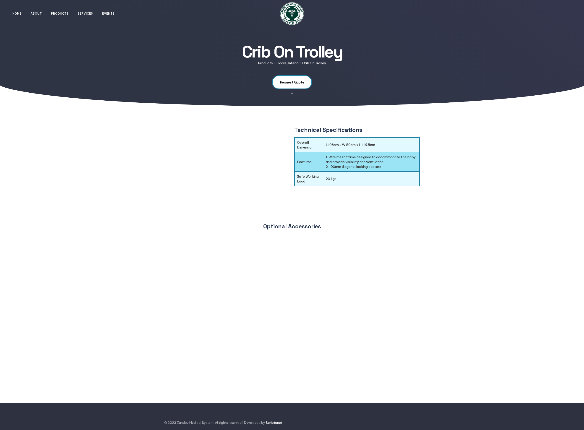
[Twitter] (391, 422)
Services (85, 13)
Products (60, 13)
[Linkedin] (404, 422)
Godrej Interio (287, 63)
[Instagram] (417, 422)
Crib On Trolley (314, 63)
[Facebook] (378, 422)
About (36, 13)
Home (17, 13)
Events (108, 13)
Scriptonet (274, 423)
